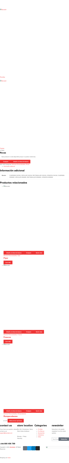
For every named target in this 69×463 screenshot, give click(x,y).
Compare (5, 161)
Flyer (19, 255)
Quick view (39, 253)
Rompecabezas (22, 414)
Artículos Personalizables (18, 164)
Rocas (27, 164)
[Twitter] (29, 448)
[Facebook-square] (25, 448)
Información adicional (9, 166)
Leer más (8, 262)
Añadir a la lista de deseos (21, 161)
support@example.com (6, 433)
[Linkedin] (33, 448)
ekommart (12, 447)
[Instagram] (38, 448)
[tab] (36, 166)
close (9, 457)
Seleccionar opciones (15, 420)
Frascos (20, 334)
